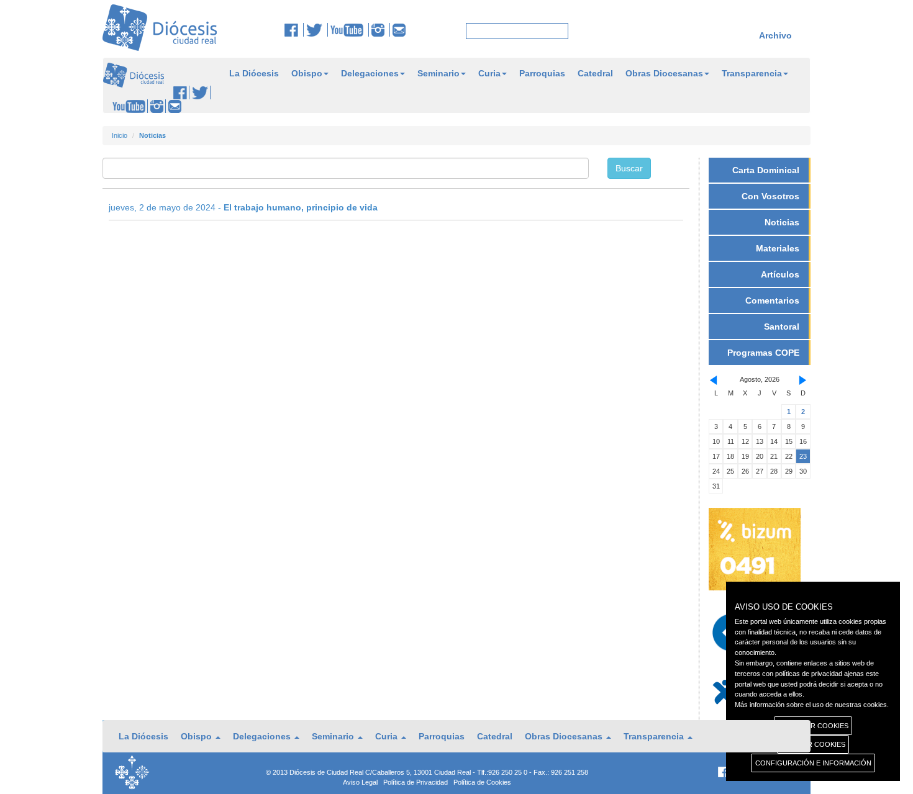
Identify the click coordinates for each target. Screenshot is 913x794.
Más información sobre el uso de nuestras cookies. (812, 704)
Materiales (777, 248)
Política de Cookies (482, 782)
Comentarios (772, 300)
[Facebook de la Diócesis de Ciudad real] (294, 30)
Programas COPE (763, 353)
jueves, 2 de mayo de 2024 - (243, 207)
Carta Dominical (765, 170)
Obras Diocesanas (664, 73)
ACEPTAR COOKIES (813, 744)
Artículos (780, 274)
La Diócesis (254, 73)
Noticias (782, 222)
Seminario (438, 73)
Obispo (306, 73)
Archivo (775, 35)
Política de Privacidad (415, 782)
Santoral (781, 327)
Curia (489, 73)
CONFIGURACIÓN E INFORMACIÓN (813, 763)
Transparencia (752, 73)
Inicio (119, 135)
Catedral (595, 73)
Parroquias (542, 73)
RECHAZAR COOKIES (813, 725)
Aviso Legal (360, 782)
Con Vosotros (770, 196)
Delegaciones (370, 73)
